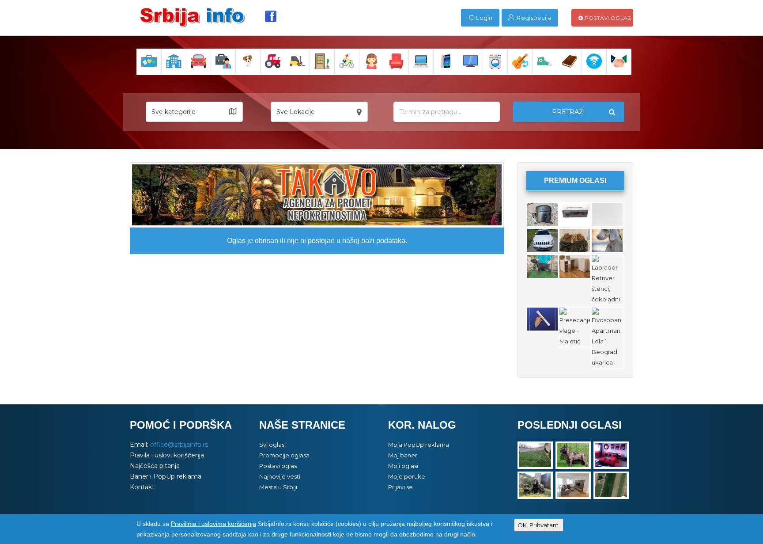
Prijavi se (400, 487)
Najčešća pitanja (155, 466)
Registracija (533, 17)
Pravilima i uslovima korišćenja (213, 523)
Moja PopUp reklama (418, 444)
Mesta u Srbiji (278, 487)
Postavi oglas (607, 18)
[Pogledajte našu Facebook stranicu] (270, 16)
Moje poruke (406, 476)
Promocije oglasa (284, 455)
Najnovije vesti (279, 476)
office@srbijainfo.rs (179, 445)
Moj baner (402, 455)
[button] (194, 112)
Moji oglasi (403, 465)
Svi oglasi (272, 444)
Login (484, 17)
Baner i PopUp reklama (165, 476)
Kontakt (142, 487)
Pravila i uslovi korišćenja (167, 455)
